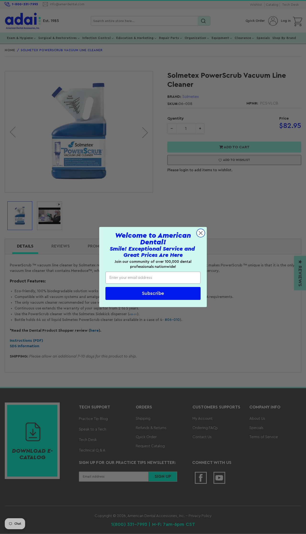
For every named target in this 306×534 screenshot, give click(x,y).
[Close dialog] (201, 233)
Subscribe (153, 293)
